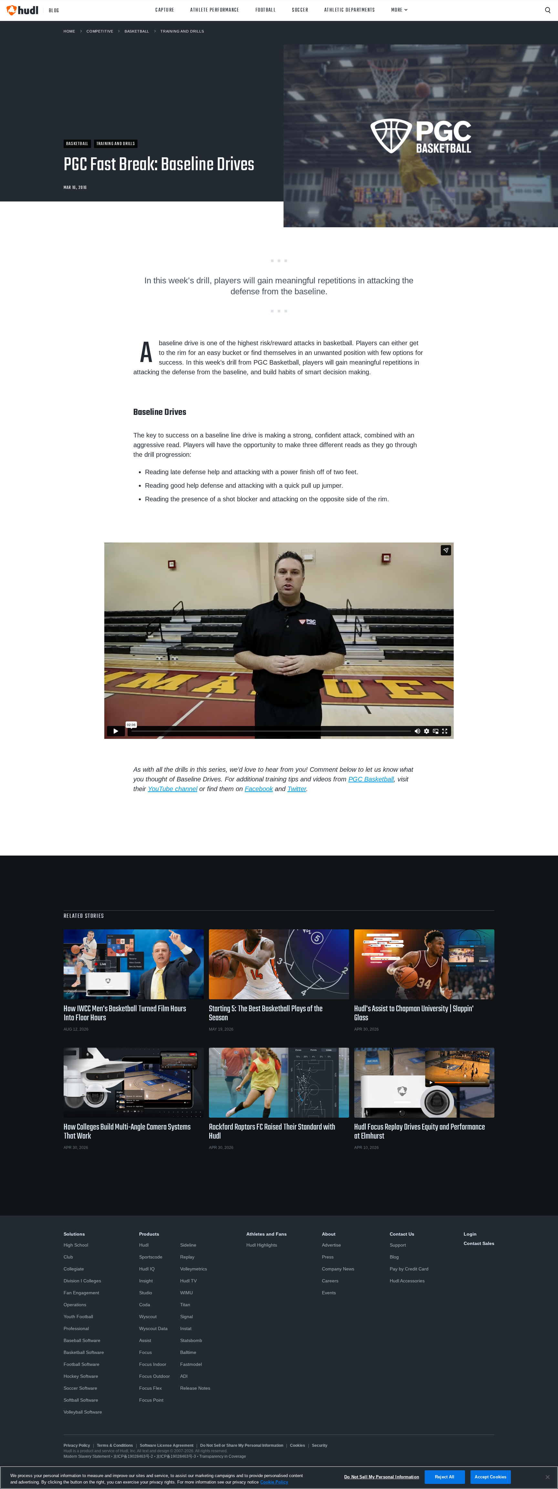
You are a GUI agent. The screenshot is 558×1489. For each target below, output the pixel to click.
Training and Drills (182, 31)
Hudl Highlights (261, 1245)
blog (54, 10)
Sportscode (150, 1256)
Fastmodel (191, 1364)
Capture (164, 10)
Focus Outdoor (154, 1376)
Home (69, 31)
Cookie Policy (274, 1482)
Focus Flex (150, 1388)
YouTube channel (172, 788)
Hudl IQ (147, 1268)
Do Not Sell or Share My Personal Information (241, 1445)
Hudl (144, 1245)
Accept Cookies (490, 1476)
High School (76, 1245)
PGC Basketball (371, 779)
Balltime (188, 1352)
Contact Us (402, 1234)
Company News (338, 1268)
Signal (186, 1316)
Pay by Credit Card (409, 1268)
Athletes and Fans (266, 1234)
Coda (144, 1304)
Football (265, 10)
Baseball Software (82, 1340)
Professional (76, 1328)
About (329, 1234)
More (397, 10)
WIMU (186, 1292)
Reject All (444, 1476)
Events (329, 1292)
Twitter (296, 788)
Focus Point (151, 1400)
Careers (330, 1280)
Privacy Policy (77, 1445)
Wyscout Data (153, 1328)
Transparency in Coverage (222, 1456)
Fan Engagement (81, 1292)
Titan (185, 1304)
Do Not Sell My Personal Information (381, 1476)
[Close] (548, 1477)
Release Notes (195, 1388)
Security (319, 1445)
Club (68, 1256)
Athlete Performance (214, 10)
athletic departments (349, 10)
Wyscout (148, 1316)
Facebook (259, 788)
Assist (145, 1340)
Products (149, 1234)
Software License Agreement (166, 1445)
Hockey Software (81, 1376)
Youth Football (78, 1316)
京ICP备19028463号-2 (133, 1456)
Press (328, 1256)
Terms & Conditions (115, 1445)
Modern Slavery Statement (87, 1456)
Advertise (331, 1245)
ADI (184, 1376)
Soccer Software (80, 1388)
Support (398, 1245)
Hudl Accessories (407, 1280)
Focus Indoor (152, 1364)
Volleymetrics (193, 1268)
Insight (146, 1280)
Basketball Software (84, 1352)
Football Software (81, 1364)
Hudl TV (188, 1280)
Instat (185, 1328)
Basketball (137, 31)
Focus (145, 1352)
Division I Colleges (82, 1280)
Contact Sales (479, 1243)
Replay (187, 1256)
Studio (145, 1292)
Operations (75, 1304)
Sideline (188, 1245)
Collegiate (74, 1268)
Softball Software (81, 1400)
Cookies (297, 1445)
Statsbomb (191, 1340)
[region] (279, 1477)
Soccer (300, 10)
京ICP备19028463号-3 (176, 1456)
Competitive (100, 31)
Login (470, 1234)
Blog (394, 1256)
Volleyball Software (83, 1412)
